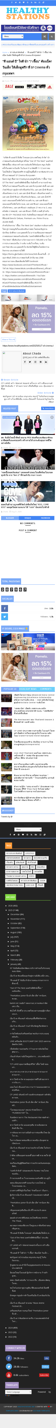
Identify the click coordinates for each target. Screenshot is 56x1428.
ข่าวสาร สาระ (12, 867)
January (14, 964)
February (14, 959)
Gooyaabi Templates (41, 1411)
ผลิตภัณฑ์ (20, 863)
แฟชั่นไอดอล (12, 881)
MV (32, 867)
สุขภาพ (25, 867)
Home (4, 52)
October (14, 923)
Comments (46, 689)
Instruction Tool (15, 885)
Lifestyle (30, 853)
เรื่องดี (40, 885)
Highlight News (28, 689)
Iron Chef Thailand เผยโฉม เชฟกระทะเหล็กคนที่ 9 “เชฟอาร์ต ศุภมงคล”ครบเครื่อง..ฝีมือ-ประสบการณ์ (33, 755)
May (12, 946)
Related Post (9, 408)
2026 (10, 905)
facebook (45, 518)
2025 (10, 910)
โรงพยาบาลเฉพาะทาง (16, 876)
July (12, 937)
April (12, 950)
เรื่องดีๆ (10, 863)
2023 (10, 1332)
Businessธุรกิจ (40, 858)
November (15, 919)
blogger (10, 518)
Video (31, 876)
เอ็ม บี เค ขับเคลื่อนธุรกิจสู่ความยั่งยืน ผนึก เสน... (30, 975)
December (15, 914)
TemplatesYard (12, 1411)
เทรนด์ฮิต (38, 872)
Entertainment (9, 452)
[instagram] (39, 2)
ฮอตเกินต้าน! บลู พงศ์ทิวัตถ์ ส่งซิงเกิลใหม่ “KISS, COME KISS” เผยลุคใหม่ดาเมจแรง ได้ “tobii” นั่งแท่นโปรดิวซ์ (25, 506)
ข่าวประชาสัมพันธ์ (17, 52)
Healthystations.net (26, 1407)
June (12, 941)
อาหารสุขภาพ (12, 872)
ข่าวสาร (27, 858)
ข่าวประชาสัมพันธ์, (32, 81)
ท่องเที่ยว (41, 867)
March (13, 955)
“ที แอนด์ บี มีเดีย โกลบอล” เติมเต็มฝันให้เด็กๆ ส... (30, 1233)
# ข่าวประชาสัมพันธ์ (16, 291)
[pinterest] (19, 2)
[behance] (35, 2)
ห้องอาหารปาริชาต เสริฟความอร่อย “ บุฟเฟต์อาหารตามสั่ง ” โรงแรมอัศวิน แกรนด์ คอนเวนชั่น (34, 778)
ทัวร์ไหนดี (32, 863)
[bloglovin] (23, 2)
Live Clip (30, 885)
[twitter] (15, 2)
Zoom (42, 881)
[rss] (31, 2)
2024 (10, 1327)
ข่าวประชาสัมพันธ (29, 881)
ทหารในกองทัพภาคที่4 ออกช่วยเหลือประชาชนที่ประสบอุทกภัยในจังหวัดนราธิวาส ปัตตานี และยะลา (34, 766)
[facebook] (11, 2)
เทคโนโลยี (26, 872)
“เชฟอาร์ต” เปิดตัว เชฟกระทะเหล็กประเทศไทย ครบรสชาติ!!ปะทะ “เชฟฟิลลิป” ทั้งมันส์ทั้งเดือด (34, 711)
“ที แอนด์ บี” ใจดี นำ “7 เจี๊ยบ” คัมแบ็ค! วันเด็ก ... (29, 1253)
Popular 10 (10, 689)
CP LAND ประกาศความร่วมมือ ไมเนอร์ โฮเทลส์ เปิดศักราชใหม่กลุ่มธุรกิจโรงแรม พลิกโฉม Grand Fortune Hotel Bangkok (34, 733)
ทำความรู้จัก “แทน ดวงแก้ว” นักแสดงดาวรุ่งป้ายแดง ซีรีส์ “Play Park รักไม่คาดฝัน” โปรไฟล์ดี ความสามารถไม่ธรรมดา (34, 789)
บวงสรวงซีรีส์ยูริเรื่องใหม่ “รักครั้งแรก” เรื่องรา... (29, 1190)
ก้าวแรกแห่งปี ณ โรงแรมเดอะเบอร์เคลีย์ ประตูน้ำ (30, 1178)
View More (49, 408)
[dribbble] (27, 2)
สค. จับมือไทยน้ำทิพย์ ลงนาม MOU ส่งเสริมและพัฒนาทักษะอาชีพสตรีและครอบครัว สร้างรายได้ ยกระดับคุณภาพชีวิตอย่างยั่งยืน (27, 440)
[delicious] (43, 2)
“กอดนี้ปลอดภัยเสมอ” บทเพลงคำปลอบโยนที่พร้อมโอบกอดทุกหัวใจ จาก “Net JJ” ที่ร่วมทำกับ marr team (27, 473)
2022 (10, 1336)
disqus (28, 518)
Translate (15, 1395)
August (13, 932)
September (15, 927)
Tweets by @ (7, 816)
